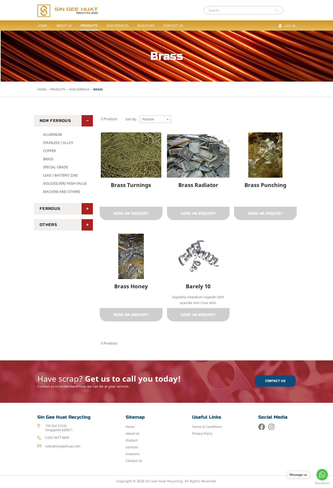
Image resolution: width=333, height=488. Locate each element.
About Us (133, 433)
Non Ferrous (79, 89)
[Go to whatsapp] (322, 474)
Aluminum (52, 134)
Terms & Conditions (207, 427)
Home (42, 89)
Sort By (130, 119)
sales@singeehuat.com (62, 446)
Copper (49, 150)
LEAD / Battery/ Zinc (60, 175)
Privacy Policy (202, 433)
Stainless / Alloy (58, 142)
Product (132, 440)
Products (58, 89)
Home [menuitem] (42, 25)
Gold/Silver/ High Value (65, 183)
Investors (133, 454)
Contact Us (134, 461)
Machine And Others (61, 191)
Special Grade (55, 167)
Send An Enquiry (130, 213)
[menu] (110, 25)
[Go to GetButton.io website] (322, 483)
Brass (48, 159)
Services (132, 447)
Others (48, 224)
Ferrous (50, 208)
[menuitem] (64, 25)
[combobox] (238, 10)
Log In (290, 26)
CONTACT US (275, 381)
